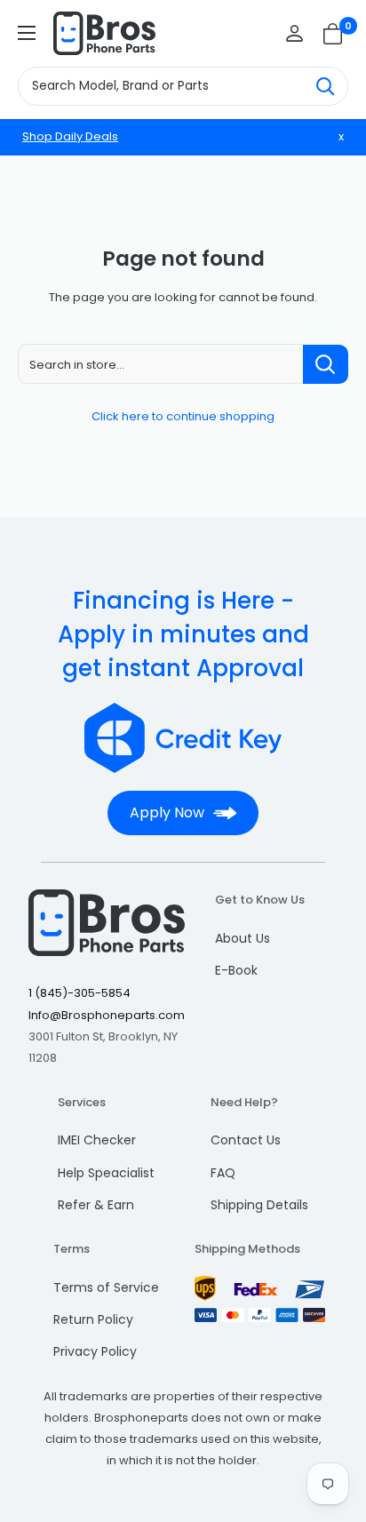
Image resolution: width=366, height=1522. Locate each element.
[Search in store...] (325, 364)
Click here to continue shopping (183, 416)
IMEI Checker (97, 1140)
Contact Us (246, 1140)
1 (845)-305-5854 (79, 992)
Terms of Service (106, 1287)
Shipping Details (259, 1205)
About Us (242, 938)
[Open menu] (27, 33)
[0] (333, 33)
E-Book (236, 970)
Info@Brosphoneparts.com (106, 1015)
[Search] (325, 86)
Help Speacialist (106, 1173)
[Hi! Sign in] (294, 33)
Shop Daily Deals (70, 136)
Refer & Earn (96, 1205)
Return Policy (93, 1319)
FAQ (223, 1173)
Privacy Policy (95, 1351)
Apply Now (167, 812)
